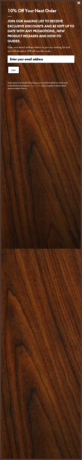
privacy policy (35, 85)
